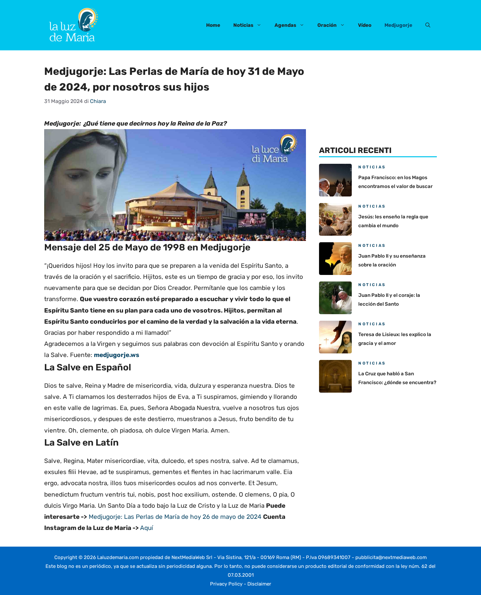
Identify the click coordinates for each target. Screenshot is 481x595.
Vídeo (364, 25)
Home (213, 25)
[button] (428, 25)
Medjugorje (398, 25)
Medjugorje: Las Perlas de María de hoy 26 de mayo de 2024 (175, 516)
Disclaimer (259, 584)
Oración (327, 25)
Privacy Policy (226, 584)
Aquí (146, 528)
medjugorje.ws (116, 355)
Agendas (285, 25)
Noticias (243, 25)
